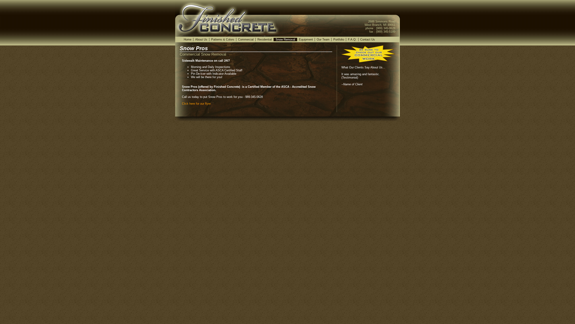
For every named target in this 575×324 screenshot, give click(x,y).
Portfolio (338, 39)
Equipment (306, 39)
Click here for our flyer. (196, 103)
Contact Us (367, 39)
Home (187, 39)
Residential (264, 39)
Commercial (246, 39)
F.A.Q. (352, 39)
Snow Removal (285, 39)
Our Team (323, 39)
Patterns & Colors (222, 39)
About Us (201, 39)
